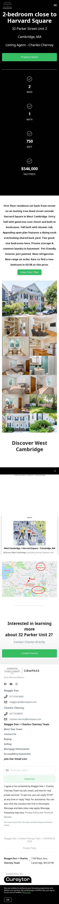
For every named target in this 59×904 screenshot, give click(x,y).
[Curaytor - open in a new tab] (17, 882)
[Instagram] (17, 684)
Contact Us (10, 734)
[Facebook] (5, 684)
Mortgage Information (16, 748)
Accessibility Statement (17, 753)
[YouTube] (11, 684)
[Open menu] (55, 5)
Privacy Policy (29, 848)
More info (27, 892)
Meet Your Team (13, 729)
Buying (7, 739)
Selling (7, 744)
